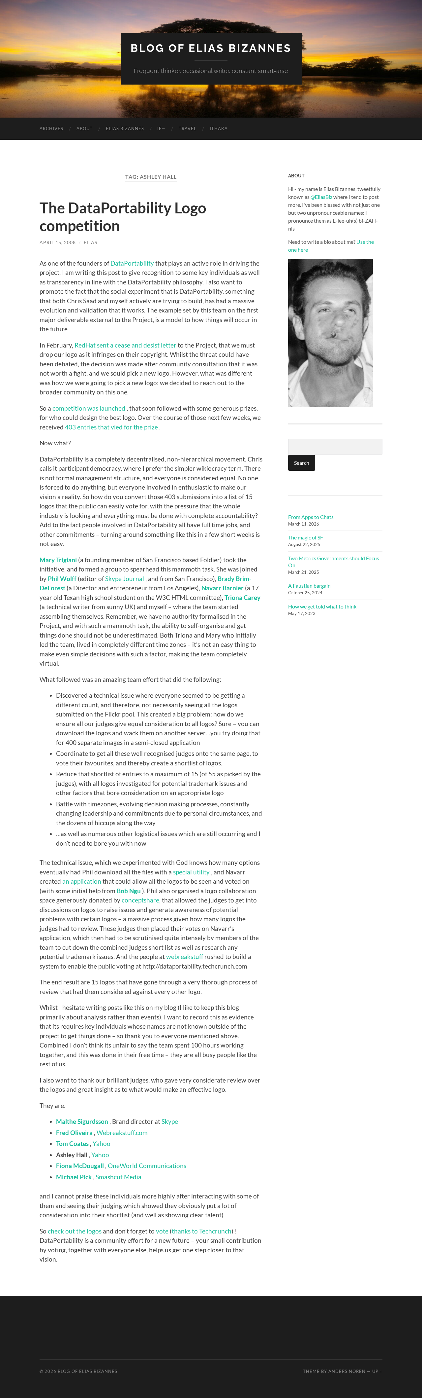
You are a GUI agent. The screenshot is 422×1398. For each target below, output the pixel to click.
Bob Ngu (129, 891)
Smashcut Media (118, 1177)
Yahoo (101, 1143)
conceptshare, (141, 900)
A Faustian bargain (309, 585)
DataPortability (132, 263)
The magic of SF (305, 537)
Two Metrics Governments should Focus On (333, 561)
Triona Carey (242, 597)
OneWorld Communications (147, 1165)
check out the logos (75, 1231)
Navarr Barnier (222, 588)
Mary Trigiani (59, 560)
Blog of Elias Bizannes (211, 48)
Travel (187, 128)
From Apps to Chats (311, 517)
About (84, 128)
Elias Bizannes (125, 128)
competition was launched (88, 408)
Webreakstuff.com (122, 1132)
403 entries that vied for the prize (111, 427)
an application (81, 881)
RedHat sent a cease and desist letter (125, 345)
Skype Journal (124, 578)
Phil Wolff (62, 578)
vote (162, 1231)
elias (90, 242)
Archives (51, 128)
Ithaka (219, 128)
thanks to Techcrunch (201, 1231)
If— (161, 128)
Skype (170, 1121)
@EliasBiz (321, 197)
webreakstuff (185, 956)
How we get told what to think (322, 606)
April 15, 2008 (58, 242)
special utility (191, 872)
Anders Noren (347, 1371)
